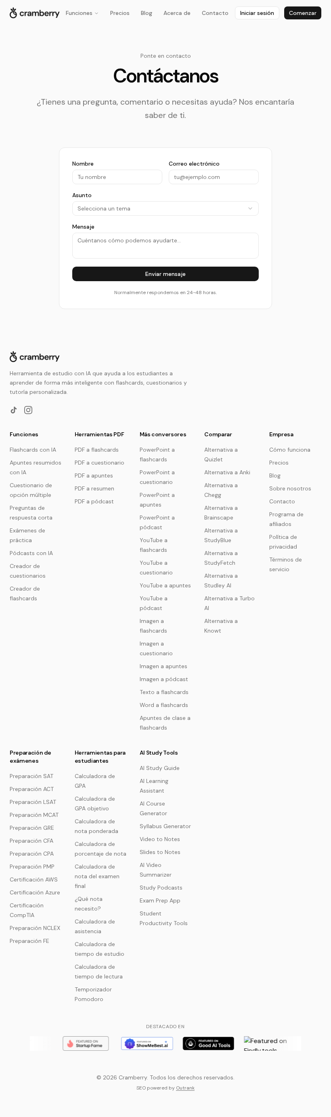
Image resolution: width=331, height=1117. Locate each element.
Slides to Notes (160, 852)
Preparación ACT (32, 789)
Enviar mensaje (165, 274)
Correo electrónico (194, 163)
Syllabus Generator (165, 826)
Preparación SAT (31, 776)
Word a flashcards (164, 705)
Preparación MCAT (34, 814)
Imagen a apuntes (163, 666)
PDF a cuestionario (99, 462)
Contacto (215, 13)
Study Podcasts (161, 887)
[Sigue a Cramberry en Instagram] (28, 410)
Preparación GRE (32, 827)
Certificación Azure (35, 892)
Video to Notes (160, 839)
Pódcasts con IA (31, 553)
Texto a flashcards (164, 692)
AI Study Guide (160, 768)
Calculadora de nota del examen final (97, 876)
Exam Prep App (160, 900)
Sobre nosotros (290, 488)
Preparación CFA (31, 840)
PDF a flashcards (97, 449)
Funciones (79, 13)
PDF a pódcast (94, 501)
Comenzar (302, 13)
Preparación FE (29, 941)
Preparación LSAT (33, 802)
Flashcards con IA (33, 449)
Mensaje (83, 226)
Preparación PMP (32, 866)
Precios (120, 13)
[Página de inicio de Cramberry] (35, 13)
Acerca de (177, 13)
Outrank (185, 1088)
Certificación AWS (34, 879)
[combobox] (165, 208)
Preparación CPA (32, 853)
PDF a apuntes (94, 475)
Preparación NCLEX (35, 928)
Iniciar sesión (257, 13)
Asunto (82, 195)
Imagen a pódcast (164, 679)
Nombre (83, 163)
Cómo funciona (289, 449)
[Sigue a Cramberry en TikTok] (14, 410)
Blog (146, 13)
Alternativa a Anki (227, 472)
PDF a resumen (94, 488)
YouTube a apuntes (165, 585)
